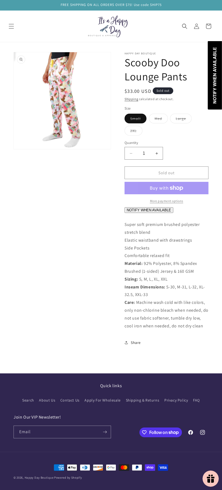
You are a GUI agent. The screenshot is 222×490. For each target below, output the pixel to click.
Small (138, 119)
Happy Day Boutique (39, 477)
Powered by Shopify (68, 477)
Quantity (131, 142)
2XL (136, 132)
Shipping (131, 99)
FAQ (196, 400)
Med (161, 119)
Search (28, 400)
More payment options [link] (166, 201)
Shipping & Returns (142, 400)
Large (184, 119)
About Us (47, 400)
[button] (11, 26)
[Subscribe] (105, 432)
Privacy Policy (176, 400)
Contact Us (70, 400)
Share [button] (136, 342)
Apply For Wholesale (102, 400)
